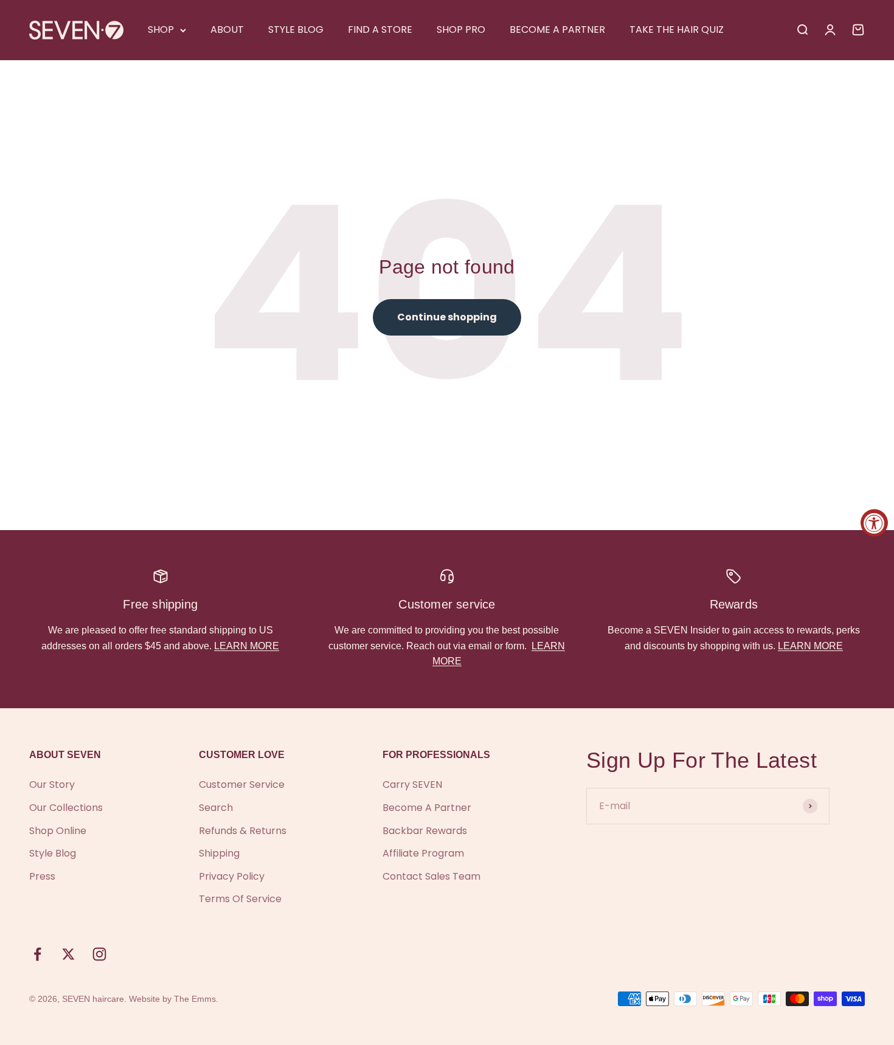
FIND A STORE (380, 29)
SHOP (161, 29)
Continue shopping (447, 317)
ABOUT (227, 29)
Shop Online (57, 831)
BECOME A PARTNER (557, 29)
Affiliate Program (423, 853)
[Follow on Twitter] (68, 954)
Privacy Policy (232, 876)
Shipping (219, 853)
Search (216, 808)
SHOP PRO (461, 29)
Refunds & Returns (242, 831)
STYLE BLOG (296, 29)
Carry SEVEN (412, 785)
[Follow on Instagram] (99, 954)
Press (42, 876)
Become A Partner (427, 808)
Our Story (52, 785)
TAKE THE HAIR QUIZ (676, 29)
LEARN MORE (246, 646)
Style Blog (52, 853)
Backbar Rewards (425, 831)
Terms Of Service (240, 899)
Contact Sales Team (431, 876)
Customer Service (242, 785)
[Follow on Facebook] (37, 954)
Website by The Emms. (173, 999)
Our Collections (66, 808)
